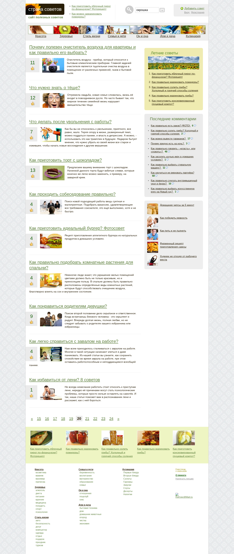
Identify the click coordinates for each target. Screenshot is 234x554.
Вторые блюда (131, 475)
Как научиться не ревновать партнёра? (172, 172)
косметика (41, 472)
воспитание (86, 475)
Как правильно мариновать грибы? (173, 95)
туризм (39, 545)
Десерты (128, 491)
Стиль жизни (91, 36)
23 (103, 419)
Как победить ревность (173, 217)
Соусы (126, 488)
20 (79, 419)
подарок (40, 539)
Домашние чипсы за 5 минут (177, 205)
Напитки (127, 494)
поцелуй (84, 496)
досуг (38, 526)
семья (83, 485)
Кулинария (193, 36)
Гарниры (128, 482)
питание (40, 496)
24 (111, 419)
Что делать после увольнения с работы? (70, 121)
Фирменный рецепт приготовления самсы (173, 245)
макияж (39, 475)
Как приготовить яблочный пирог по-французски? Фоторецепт (91, 7)
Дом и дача (167, 36)
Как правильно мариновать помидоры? (175, 82)
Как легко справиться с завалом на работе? (73, 341)
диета (39, 493)
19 (71, 419)
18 (63, 419)
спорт (39, 509)
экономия (84, 523)
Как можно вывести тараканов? (168, 138)
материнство (86, 478)
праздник (40, 542)
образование (86, 482)
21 (87, 419)
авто (38, 520)
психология (42, 512)
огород (83, 517)
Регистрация (197, 12)
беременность (87, 472)
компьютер (41, 530)
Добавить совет (194, 8)
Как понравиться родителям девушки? (68, 306)
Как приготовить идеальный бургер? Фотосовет (77, 228)
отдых (39, 536)
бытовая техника (88, 508)
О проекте (181, 475)
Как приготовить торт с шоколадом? (65, 160)
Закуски (127, 485)
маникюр (40, 478)
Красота (40, 36)
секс (82, 499)
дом (82, 511)
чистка (83, 520)
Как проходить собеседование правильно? (72, 194)
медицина (41, 502)
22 (95, 419)
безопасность (43, 523)
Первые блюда (131, 472)
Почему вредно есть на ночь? (168, 143)
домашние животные (90, 514)
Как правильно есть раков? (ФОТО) (171, 125)
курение (40, 499)
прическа (40, 482)
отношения (85, 493)
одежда (40, 533)
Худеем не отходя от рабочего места (178, 258)
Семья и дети (117, 36)
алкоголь (40, 490)
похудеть (40, 506)
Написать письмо (185, 478)
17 (55, 419)
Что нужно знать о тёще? (54, 87)
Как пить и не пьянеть (173, 230)
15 (39, 419)
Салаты (127, 478)
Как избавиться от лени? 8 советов (64, 379)
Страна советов (45, 9)
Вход (187, 12)
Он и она (142, 36)
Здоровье (66, 36)
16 (47, 419)
